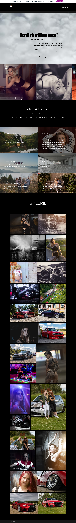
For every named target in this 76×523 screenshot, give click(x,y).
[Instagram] (68, 12)
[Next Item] (74, 82)
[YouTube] (70, 12)
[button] (66, 7)
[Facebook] (67, 12)
